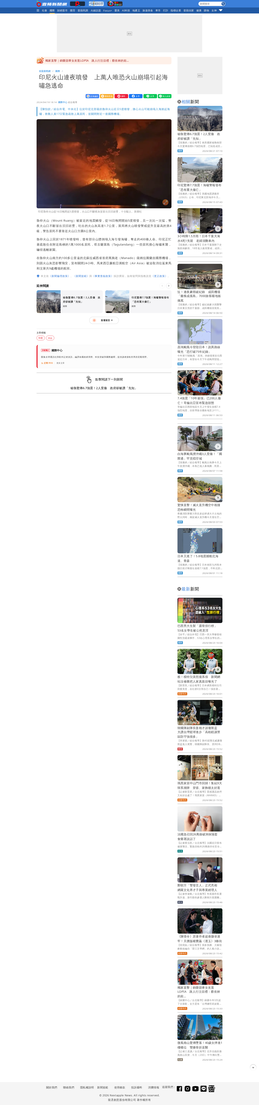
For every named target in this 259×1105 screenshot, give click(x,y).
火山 (50, 337)
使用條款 (119, 1087)
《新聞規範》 (81, 276)
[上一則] (162, 285)
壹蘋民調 (83, 10)
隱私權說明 (86, 1087)
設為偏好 (92, 96)
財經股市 (62, 10)
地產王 (136, 10)
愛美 (117, 10)
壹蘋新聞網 (45, 71)
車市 (158, 10)
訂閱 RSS (48, 363)
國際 (52, 10)
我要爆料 (121, 96)
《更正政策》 (159, 276)
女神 (214, 10)
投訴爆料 (136, 1087)
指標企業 (176, 10)
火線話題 (96, 10)
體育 (72, 10)
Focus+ (107, 10)
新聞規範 (102, 1087)
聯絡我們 (68, 1087)
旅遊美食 (148, 10)
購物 (206, 10)
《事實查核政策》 (103, 276)
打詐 (165, 10)
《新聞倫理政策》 (59, 276)
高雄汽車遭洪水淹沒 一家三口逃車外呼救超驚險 (77, 61)
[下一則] (168, 285)
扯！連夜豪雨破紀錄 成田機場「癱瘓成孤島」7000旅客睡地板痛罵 (199, 296)
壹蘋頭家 (188, 10)
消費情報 (153, 1087)
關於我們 (51, 1087)
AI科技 (126, 10)
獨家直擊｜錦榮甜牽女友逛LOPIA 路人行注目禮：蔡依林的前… (198, 992)
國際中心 (62, 102)
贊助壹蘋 (106, 96)
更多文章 (61, 363)
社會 (44, 10)
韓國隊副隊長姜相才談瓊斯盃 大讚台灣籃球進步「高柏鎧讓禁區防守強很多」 (198, 732)
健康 (199, 10)
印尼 (41, 337)
